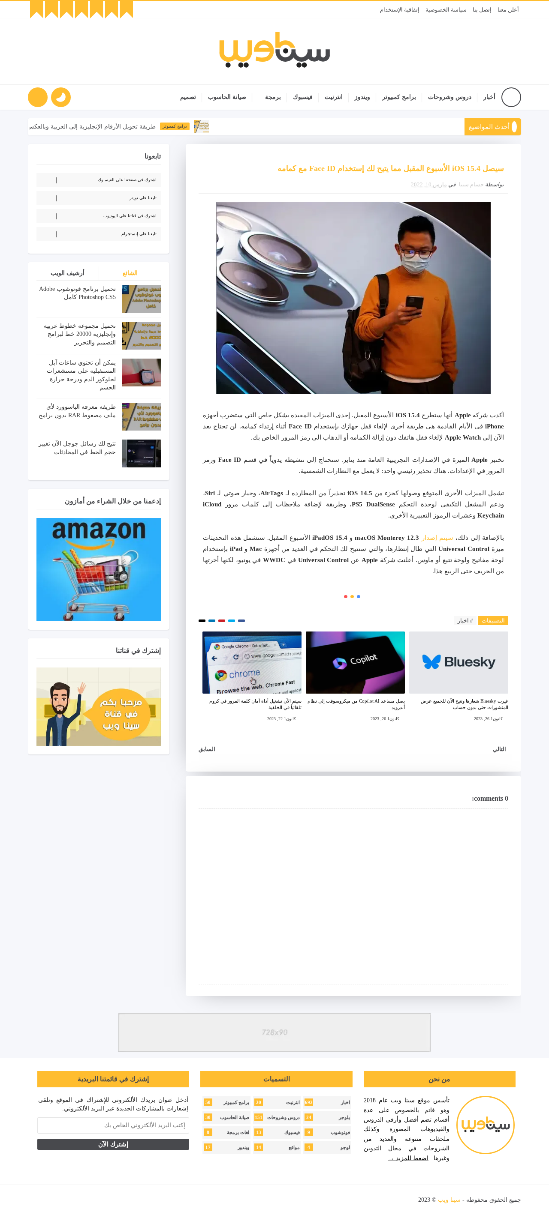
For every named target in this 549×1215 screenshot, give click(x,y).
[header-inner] (275, 51)
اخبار (345, 1102)
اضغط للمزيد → (408, 1158)
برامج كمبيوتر (399, 97)
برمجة (273, 97)
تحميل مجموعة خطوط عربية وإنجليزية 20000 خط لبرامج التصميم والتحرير (80, 334)
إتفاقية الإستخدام (399, 9)
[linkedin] (66, 9)
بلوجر (344, 1117)
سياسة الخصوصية (446, 9)
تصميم (188, 97)
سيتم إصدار (437, 537)
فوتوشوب (340, 1132)
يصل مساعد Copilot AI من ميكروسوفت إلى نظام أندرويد (356, 704)
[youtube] (96, 9)
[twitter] (111, 9)
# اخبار (465, 620)
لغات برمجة (238, 1132)
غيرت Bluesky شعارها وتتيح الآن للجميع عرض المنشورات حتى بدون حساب (464, 704)
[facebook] (126, 9)
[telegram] (51, 9)
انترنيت (334, 97)
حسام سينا (471, 184)
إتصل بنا (482, 9)
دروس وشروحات (449, 97)
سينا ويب (449, 1200)
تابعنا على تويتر (143, 197)
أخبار (489, 97)
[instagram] (81, 9)
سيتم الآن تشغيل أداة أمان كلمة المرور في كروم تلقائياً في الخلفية (255, 704)
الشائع (130, 273)
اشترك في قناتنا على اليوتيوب (130, 215)
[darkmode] (61, 97)
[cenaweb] (417, 1200)
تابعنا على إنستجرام (139, 233)
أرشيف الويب (67, 273)
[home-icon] (511, 97)
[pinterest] (36, 9)
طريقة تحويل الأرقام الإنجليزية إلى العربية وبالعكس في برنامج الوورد (89, 126)
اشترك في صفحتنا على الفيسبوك (127, 179)
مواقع (294, 1147)
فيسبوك (303, 97)
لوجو (345, 1147)
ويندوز (362, 97)
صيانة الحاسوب (227, 97)
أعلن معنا (508, 9)
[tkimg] (221, 126)
